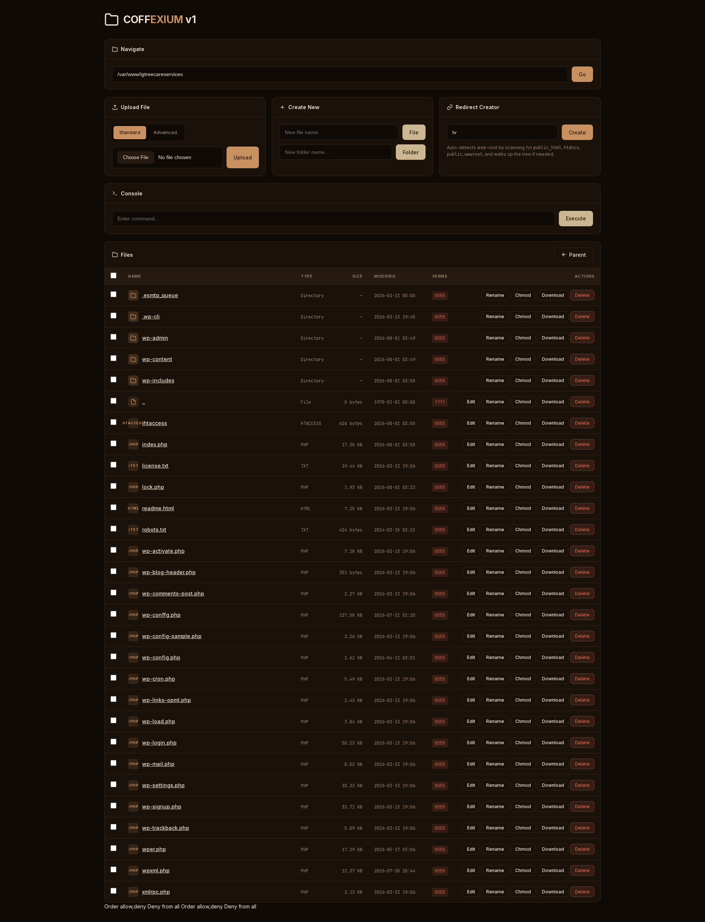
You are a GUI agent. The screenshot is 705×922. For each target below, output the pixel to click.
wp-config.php (161, 657)
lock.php (153, 487)
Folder (411, 152)
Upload (243, 157)
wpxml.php (156, 870)
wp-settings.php (163, 785)
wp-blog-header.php (169, 572)
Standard (129, 132)
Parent (577, 255)
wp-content (157, 359)
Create (577, 132)
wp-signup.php (161, 806)
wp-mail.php (158, 764)
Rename (495, 295)
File (414, 132)
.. (143, 402)
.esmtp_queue (160, 295)
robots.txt (154, 529)
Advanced (165, 132)
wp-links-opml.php (166, 700)
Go (582, 74)
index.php (154, 444)
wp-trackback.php (165, 828)
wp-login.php (159, 742)
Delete (582, 295)
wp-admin (155, 338)
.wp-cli (151, 316)
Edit (471, 401)
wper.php (154, 849)
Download (553, 295)
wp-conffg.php (161, 615)
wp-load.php (158, 721)
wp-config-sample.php (172, 636)
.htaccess (154, 423)
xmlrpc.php (156, 892)
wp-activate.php (163, 551)
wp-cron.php (158, 679)
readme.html (158, 508)
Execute (576, 218)
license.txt (155, 465)
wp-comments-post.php (173, 593)
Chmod (523, 295)
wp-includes (158, 380)
